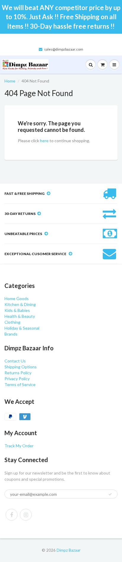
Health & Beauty (19, 316)
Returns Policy (17, 372)
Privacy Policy (17, 378)
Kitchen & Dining (20, 304)
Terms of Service (20, 384)
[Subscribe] (110, 494)
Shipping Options (20, 366)
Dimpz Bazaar (69, 550)
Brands (10, 333)
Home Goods (16, 298)
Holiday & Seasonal (21, 328)
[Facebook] (11, 515)
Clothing (12, 322)
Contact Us (15, 360)
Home (9, 80)
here (44, 140)
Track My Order (18, 445)
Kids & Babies (17, 310)
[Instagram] (26, 515)
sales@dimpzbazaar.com (63, 49)
